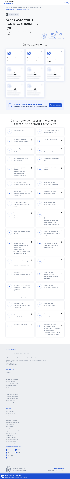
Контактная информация (12, 383)
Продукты (8, 408)
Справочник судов (10, 400)
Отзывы (7, 374)
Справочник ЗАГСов (11, 403)
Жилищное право (10, 424)
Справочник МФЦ (10, 405)
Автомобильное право (11, 428)
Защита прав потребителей (12, 431)
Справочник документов (12, 398)
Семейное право (10, 416)
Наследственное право (11, 420)
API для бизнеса (9, 435)
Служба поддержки (11, 349)
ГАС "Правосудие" (10, 387)
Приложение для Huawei (12, 444)
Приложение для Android (12, 439)
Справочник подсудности (12, 396)
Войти (66, 2)
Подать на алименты (11, 413)
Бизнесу (7, 377)
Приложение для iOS (11, 441)
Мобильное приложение (11, 385)
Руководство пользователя (13, 446)
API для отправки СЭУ (11, 437)
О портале (8, 372)
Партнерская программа (12, 379)
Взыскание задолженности (12, 422)
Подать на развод (10, 411)
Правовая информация (11, 381)
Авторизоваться (55, 105)
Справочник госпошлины (12, 394)
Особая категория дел (11, 433)
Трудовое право (9, 418)
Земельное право (10, 426)
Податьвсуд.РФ (9, 2)
